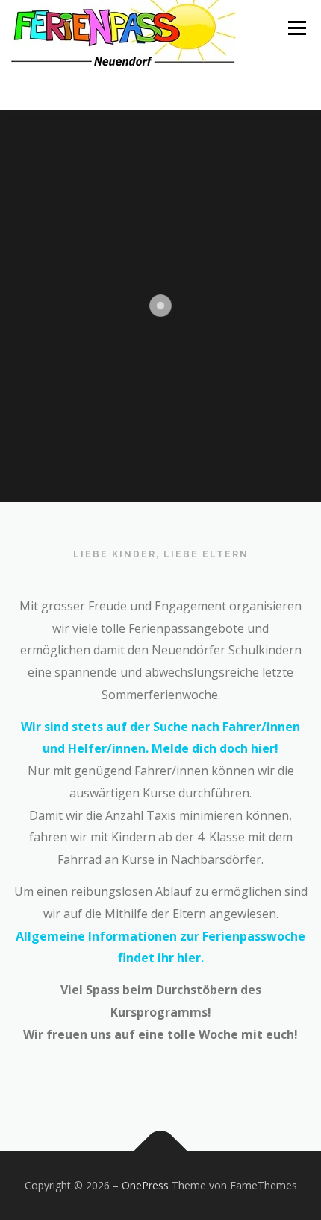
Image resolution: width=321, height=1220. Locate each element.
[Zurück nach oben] (160, 1150)
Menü (296, 28)
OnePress (145, 1185)
